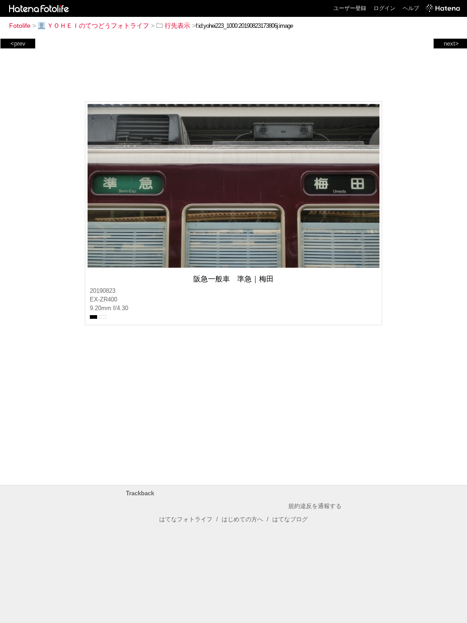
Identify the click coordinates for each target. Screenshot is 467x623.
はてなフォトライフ (186, 519)
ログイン (384, 8)
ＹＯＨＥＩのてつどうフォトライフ (98, 25)
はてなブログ (290, 519)
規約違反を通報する (315, 506)
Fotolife (20, 25)
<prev (18, 43)
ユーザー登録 (349, 8)
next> (451, 43)
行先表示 (177, 25)
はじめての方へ (242, 519)
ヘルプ (411, 8)
